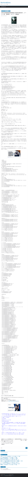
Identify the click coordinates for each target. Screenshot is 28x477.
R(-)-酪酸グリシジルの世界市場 (5, 417)
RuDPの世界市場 (4, 418)
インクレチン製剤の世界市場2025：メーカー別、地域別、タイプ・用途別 (9, 462)
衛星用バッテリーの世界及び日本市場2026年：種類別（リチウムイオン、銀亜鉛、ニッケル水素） (13, 432)
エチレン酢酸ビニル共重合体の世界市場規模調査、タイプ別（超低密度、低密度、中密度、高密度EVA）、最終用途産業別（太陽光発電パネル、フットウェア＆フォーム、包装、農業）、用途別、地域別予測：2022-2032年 (14, 423)
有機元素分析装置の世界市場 (5, 421)
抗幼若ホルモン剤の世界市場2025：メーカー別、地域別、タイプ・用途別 (9, 458)
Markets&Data (6, 3)
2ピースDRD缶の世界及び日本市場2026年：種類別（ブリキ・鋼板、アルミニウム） (11, 416)
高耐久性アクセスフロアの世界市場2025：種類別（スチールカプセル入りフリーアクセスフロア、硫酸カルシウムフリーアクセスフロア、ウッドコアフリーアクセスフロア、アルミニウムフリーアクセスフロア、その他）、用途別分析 (7, 442)
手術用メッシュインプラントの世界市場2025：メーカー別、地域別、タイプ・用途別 (10, 456)
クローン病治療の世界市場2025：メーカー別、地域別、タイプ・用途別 (9, 457)
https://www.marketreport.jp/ (4, 452)
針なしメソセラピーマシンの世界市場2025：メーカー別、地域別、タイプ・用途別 (10, 463)
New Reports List (3, 6)
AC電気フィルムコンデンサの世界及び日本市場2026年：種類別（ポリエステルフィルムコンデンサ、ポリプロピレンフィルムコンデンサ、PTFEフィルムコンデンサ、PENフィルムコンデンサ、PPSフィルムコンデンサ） (14, 430)
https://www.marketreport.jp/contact (14, 401)
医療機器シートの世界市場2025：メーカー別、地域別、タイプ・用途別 (9, 464)
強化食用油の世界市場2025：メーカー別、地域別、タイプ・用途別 (21, 440)
